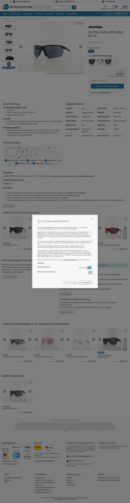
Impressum (41, 263)
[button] (89, 267)
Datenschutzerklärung (69, 260)
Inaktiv (90, 272)
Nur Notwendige (71, 283)
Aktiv (89, 268)
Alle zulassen (86, 283)
